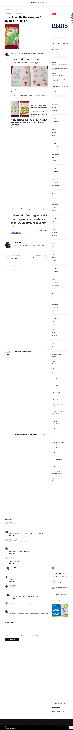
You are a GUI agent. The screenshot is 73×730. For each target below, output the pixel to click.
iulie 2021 (54, 190)
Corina (10, 557)
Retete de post (55, 385)
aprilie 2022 (54, 165)
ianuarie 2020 (55, 240)
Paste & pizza (55, 390)
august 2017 (54, 321)
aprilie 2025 (54, 110)
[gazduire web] (60, 604)
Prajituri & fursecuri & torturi (9, 356)
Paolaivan (54, 707)
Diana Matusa (54, 90)
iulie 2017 (54, 324)
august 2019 (54, 254)
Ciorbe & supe (55, 408)
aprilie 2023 (54, 138)
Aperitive (54, 383)
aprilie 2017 (54, 332)
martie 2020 (54, 235)
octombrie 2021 (55, 182)
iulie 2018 (54, 290)
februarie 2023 (55, 143)
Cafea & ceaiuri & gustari (56, 354)
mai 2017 (53, 329)
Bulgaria (54, 464)
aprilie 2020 (54, 232)
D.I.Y (52, 480)
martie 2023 (54, 140)
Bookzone (7, 270)
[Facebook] (72, 14)
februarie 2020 (55, 238)
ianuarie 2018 (55, 307)
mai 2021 (53, 196)
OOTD (53, 368)
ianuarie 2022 (55, 174)
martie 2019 (54, 268)
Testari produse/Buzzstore (57, 437)
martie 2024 (54, 118)
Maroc (54, 461)
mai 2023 (53, 135)
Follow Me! (54, 713)
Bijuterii (53, 373)
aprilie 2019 (54, 265)
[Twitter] (72, 16)
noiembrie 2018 (55, 279)
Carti (20, 13)
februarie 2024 (55, 121)
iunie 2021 (54, 193)
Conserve (54, 387)
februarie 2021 (55, 204)
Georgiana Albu (7, 58)
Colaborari (54, 435)
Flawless (58, 707)
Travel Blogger (54, 447)
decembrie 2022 (55, 149)
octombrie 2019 (55, 249)
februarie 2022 (55, 171)
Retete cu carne (56, 378)
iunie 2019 (54, 260)
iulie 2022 (54, 157)
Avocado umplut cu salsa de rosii (58, 600)
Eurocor (53, 478)
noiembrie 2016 (55, 346)
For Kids (53, 361)
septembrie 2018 (55, 285)
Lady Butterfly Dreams (36, 3)
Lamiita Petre (12, 547)
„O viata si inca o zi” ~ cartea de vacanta (25, 269)
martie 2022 (54, 168)
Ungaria (54, 452)
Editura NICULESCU (56, 428)
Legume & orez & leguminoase (58, 399)
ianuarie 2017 (55, 340)
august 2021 (54, 188)
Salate (54, 401)
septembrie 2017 (55, 318)
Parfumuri (54, 370)
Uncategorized (55, 483)
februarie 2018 (55, 304)
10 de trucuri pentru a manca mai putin (59, 41)
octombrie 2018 (55, 282)
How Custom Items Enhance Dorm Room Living (59, 52)
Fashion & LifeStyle (55, 444)
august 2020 (54, 221)
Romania (54, 454)
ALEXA (53, 75)
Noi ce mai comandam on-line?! (58, 442)
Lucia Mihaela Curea (13, 530)
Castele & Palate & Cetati (57, 459)
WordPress (63, 726)
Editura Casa (16, 13)
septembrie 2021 (55, 185)
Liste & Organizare (55, 475)
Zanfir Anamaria (55, 68)
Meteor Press (55, 418)
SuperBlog (54, 358)
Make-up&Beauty (55, 413)
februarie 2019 (55, 271)
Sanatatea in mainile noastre (57, 473)
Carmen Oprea (54, 64)
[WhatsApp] (72, 20)
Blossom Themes (51, 726)
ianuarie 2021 (55, 207)
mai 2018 (53, 296)
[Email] (72, 23)
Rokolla (10, 602)
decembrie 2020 (55, 210)
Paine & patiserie (56, 394)
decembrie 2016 (55, 343)
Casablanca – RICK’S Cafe (56, 47)
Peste (54, 406)
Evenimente (54, 356)
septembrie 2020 (55, 218)
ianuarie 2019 (55, 274)
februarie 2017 (55, 338)
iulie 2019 (54, 257)
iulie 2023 (54, 129)
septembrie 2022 (55, 154)
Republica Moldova (56, 471)
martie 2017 (54, 335)
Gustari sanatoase (56, 392)
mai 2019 (53, 263)
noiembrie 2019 (55, 246)
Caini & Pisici (54, 363)
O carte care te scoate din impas (23, 351)
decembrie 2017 (55, 310)
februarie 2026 (55, 104)
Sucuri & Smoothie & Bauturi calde (59, 411)
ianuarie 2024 (55, 124)
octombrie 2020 (55, 215)
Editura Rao (55, 430)
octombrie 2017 (55, 315)
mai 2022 (53, 163)
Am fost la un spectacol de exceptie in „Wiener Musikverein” (59, 591)
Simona (53, 82)
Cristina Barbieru (12, 575)
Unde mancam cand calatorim (58, 450)
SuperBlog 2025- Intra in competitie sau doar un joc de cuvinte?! (59, 595)
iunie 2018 (54, 293)
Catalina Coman (12, 585)
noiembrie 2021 (55, 179)
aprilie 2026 (54, 99)
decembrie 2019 (55, 243)
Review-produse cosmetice (57, 440)
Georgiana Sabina (13, 539)
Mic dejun (7, 354)
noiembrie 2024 (55, 115)
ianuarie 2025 (55, 113)
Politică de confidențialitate (10, 728)
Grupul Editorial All (56, 423)
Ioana (10, 610)
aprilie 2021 (54, 199)
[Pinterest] (72, 18)
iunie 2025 (54, 107)
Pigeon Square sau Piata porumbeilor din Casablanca (60, 44)
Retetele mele (54, 375)
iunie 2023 (54, 132)
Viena (54, 457)
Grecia (54, 466)
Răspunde (12, 535)
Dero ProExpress (55, 49)
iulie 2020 (54, 224)
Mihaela (11, 522)
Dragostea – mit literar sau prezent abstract (26, 434)
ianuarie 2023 (55, 146)
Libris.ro (54, 433)
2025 (53, 598)
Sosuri (54, 380)
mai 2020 (53, 229)
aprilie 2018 (54, 299)
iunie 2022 (54, 160)
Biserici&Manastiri (56, 468)
